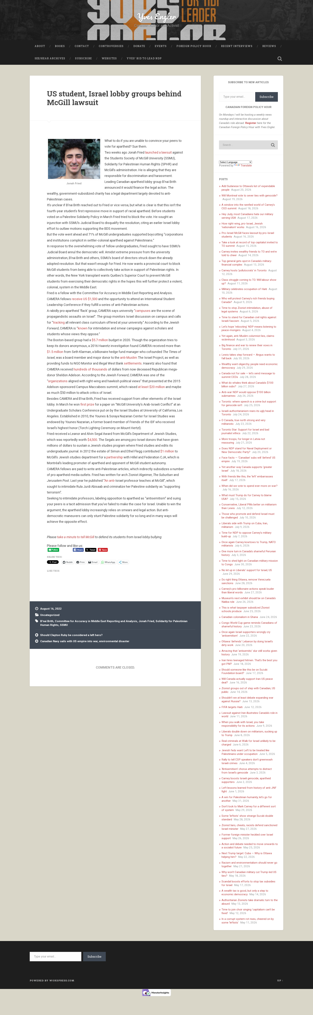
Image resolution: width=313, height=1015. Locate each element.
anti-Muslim (128, 357)
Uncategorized (49, 615)
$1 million (167, 451)
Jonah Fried (146, 621)
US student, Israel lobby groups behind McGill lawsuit (114, 98)
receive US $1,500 (84, 299)
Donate (139, 46)
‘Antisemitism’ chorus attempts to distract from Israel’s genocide (247, 770)
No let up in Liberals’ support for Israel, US (247, 570)
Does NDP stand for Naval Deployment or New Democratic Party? (247, 450)
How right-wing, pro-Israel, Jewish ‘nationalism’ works (242, 225)
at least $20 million (151, 387)
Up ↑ (280, 980)
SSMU (64, 625)
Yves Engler (156, 16)
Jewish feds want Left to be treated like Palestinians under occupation (245, 752)
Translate (246, 165)
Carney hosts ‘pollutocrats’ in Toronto (244, 270)
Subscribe (83, 58)
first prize (87, 404)
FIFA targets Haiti (232, 707)
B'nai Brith (46, 621)
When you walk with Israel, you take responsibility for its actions (243, 724)
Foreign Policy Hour (193, 46)
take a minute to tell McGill (75, 537)
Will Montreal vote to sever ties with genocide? (249, 195)
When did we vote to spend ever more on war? (249, 486)
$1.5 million (55, 352)
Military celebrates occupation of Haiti (244, 289)
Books (60, 46)
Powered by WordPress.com (52, 980)
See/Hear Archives (50, 58)
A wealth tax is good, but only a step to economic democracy (245, 892)
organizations (58, 381)
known (82, 328)
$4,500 (92, 440)
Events (161, 46)
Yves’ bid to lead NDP (144, 58)
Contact (82, 46)
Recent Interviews (237, 46)
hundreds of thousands (90, 369)
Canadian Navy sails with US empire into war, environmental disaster (84, 641)
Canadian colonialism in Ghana (240, 617)
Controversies (111, 46)
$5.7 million (100, 340)
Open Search (279, 58)
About (40, 46)
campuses (143, 311)
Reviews (269, 46)
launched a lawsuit (158, 152)
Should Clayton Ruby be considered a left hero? (71, 635)
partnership (114, 457)
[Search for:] (248, 144)
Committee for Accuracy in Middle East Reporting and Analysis (96, 621)
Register (250, 123)
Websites (109, 58)
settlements (133, 363)
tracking (59, 322)
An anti (109, 480)
